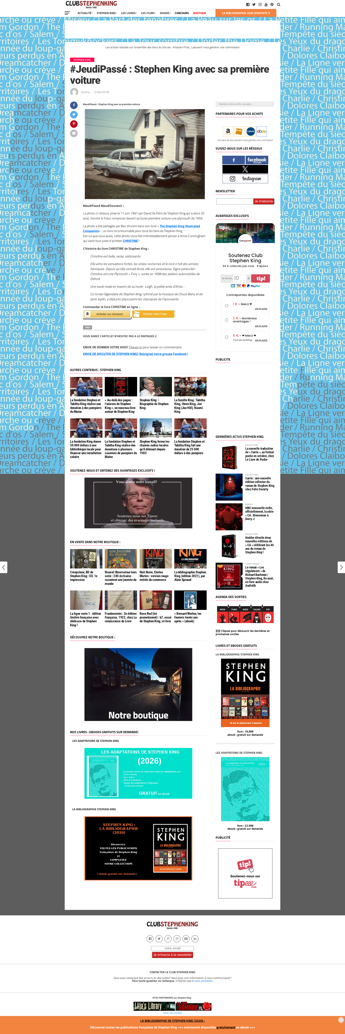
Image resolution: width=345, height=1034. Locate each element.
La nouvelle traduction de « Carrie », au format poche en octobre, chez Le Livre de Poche (259, 454)
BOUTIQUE (199, 13)
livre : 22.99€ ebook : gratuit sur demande (245, 827)
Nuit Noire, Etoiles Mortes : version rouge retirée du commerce (154, 576)
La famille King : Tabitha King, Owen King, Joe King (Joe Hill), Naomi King (189, 405)
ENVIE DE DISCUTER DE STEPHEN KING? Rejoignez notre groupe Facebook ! (135, 353)
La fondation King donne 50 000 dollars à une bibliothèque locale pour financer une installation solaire (85, 449)
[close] (341, 1020)
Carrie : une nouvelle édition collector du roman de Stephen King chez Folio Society (259, 483)
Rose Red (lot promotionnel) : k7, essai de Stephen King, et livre (155, 617)
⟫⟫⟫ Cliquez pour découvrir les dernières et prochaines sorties (243, 632)
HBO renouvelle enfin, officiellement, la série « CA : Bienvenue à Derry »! (259, 513)
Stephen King (106, 13)
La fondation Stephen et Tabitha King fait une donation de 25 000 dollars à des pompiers (189, 447)
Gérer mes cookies (172, 1013)
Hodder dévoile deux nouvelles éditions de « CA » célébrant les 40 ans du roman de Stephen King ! (259, 545)
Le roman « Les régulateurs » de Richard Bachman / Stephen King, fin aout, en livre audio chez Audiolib (259, 576)
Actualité (84, 13)
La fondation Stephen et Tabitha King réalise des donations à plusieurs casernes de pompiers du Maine (121, 449)
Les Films (148, 13)
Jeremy (85, 92)
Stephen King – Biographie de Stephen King (154, 404)
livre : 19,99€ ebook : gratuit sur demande (245, 733)
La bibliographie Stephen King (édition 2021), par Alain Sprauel (190, 576)
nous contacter (203, 981)
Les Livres (128, 13)
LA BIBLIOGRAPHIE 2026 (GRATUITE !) (246, 13)
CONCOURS (182, 13)
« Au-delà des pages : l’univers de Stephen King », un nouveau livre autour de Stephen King (120, 405)
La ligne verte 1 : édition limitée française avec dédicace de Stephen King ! (85, 619)
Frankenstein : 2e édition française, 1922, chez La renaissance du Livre (121, 617)
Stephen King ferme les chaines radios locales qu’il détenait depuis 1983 (155, 447)
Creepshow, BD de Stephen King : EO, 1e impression (83, 576)
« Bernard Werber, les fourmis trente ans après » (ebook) (187, 617)
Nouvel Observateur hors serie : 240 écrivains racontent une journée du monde (121, 578)
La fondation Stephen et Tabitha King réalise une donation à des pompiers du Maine (85, 405)
